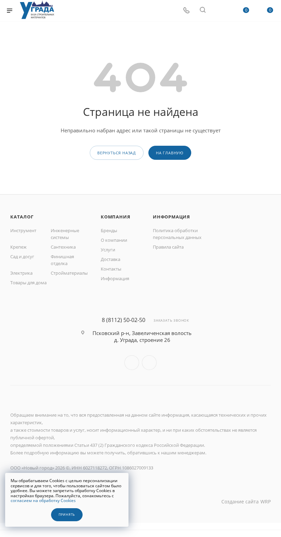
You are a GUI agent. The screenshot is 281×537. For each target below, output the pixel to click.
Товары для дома (28, 282)
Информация (115, 278)
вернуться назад (116, 152)
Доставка (110, 259)
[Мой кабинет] (219, 10)
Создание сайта (240, 501)
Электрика (21, 273)
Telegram (149, 362)
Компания (115, 217)
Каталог (22, 217)
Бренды (109, 230)
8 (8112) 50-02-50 (123, 320)
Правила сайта (168, 247)
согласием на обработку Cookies (43, 500)
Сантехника (63, 247)
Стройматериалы (69, 273)
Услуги (108, 250)
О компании (114, 240)
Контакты (111, 269)
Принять (67, 515)
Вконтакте (131, 362)
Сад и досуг (22, 256)
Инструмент (23, 230)
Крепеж (18, 247)
